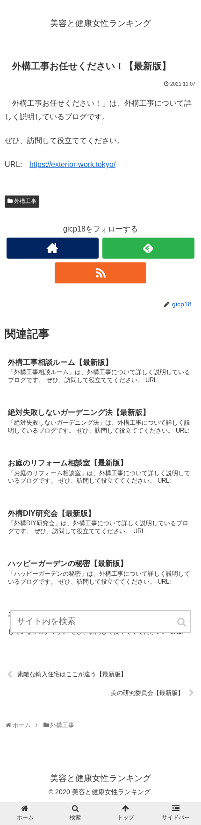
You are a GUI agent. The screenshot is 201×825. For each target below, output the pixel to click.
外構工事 (25, 201)
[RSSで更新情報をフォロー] (101, 272)
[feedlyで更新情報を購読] (148, 248)
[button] (182, 622)
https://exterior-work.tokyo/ (72, 164)
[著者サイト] (53, 248)
